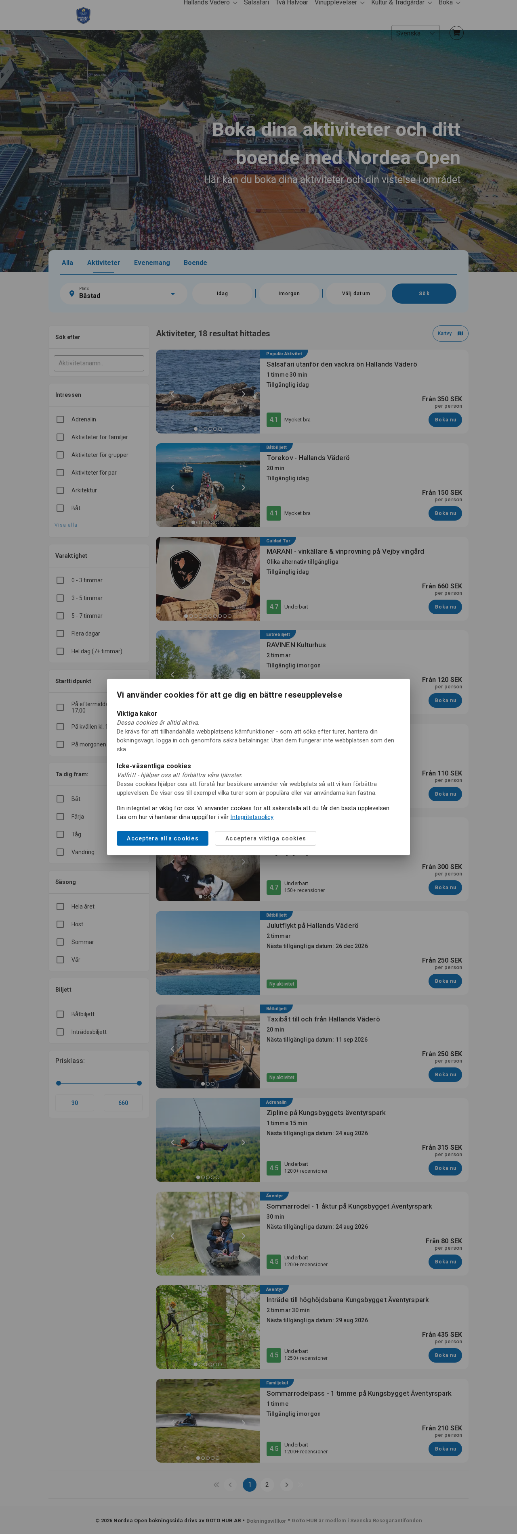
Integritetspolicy (251, 817)
